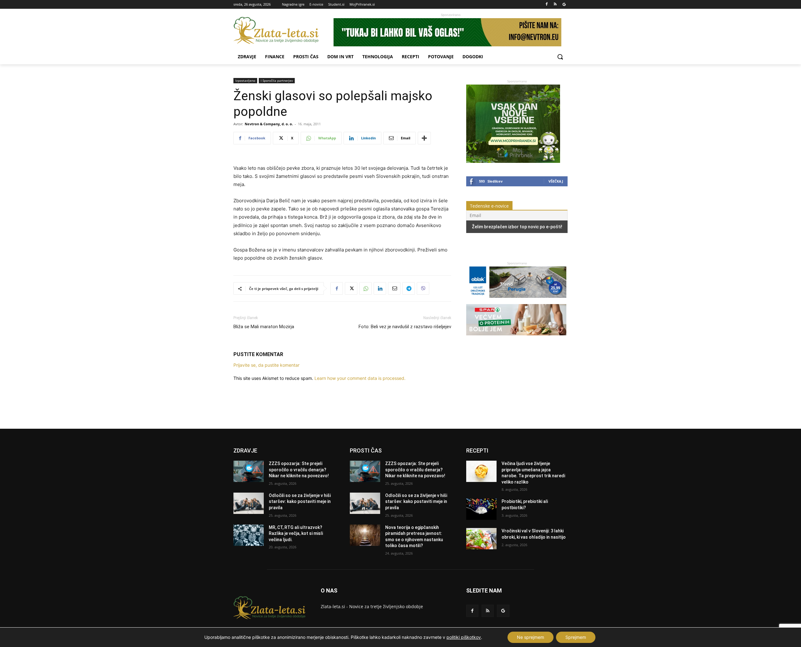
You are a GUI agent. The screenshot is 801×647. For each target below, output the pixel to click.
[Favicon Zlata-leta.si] (283, 30)
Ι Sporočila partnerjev (277, 80)
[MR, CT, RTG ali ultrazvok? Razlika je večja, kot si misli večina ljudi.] (248, 535)
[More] (424, 138)
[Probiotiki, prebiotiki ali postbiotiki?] (481, 509)
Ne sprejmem (530, 637)
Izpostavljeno (245, 80)
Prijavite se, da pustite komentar (266, 365)
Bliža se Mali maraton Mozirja (263, 326)
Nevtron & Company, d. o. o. (269, 124)
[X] (351, 288)
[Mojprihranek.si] (513, 161)
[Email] (394, 288)
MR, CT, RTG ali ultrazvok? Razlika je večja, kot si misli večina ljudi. (296, 533)
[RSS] (555, 4)
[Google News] (564, 4)
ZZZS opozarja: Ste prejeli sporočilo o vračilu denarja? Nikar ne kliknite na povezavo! (299, 469)
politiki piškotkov (463, 637)
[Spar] (516, 338)
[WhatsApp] (365, 288)
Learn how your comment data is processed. (360, 378)
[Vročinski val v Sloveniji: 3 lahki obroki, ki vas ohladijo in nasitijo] (481, 538)
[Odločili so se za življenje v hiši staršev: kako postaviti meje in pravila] (248, 503)
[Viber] (423, 288)
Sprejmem (575, 637)
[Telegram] (408, 288)
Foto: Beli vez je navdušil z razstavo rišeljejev (405, 326)
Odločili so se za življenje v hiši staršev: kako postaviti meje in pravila (300, 501)
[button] (560, 56)
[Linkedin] (380, 288)
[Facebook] (546, 4)
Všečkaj (555, 181)
